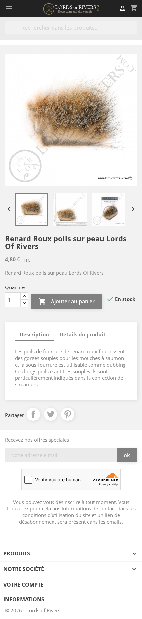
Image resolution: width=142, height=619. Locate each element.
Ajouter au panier (66, 301)
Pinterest (67, 414)
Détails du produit (83, 334)
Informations (23, 599)
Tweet (50, 414)
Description (34, 334)
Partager (33, 414)
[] (134, 32)
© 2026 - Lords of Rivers (32, 610)
